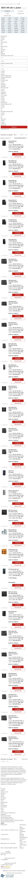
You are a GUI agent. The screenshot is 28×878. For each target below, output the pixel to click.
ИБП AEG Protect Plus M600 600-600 (12, 592)
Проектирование (4, 802)
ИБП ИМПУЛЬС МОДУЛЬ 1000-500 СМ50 (13, 430)
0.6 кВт (22, 18)
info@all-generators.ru (5, 838)
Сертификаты (3, 797)
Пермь (21, 840)
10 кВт (9, 25)
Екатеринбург (22, 831)
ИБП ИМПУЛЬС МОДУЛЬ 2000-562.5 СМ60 (13, 738)
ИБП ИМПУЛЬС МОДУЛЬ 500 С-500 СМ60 (13, 366)
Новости (2, 796)
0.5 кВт (16, 18)
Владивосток (22, 828)
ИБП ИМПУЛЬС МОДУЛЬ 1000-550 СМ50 (13, 696)
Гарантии (3, 790)
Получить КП (18, 156)
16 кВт (22, 25)
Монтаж (2, 803)
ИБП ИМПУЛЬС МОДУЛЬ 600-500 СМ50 (12, 388)
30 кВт (9, 26)
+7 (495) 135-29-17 (4, 834)
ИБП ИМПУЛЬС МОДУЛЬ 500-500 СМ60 (12, 345)
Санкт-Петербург (23, 844)
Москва (21, 827)
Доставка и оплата (4, 791)
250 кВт (3, 32)
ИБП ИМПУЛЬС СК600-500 (12, 142)
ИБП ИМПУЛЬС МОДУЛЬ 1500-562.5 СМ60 (13, 717)
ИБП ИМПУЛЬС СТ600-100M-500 (12, 240)
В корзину (17, 154)
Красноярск (22, 835)
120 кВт (23, 28)
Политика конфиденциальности (7, 818)
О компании (3, 788)
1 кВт (9, 19)
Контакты (3, 799)
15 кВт (15, 25)
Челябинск (22, 847)
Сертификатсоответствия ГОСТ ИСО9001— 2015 (6, 853)
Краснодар (22, 834)
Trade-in (2, 811)
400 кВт (16, 32)
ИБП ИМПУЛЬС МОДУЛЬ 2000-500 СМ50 (13, 303)
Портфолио (3, 793)
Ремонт (2, 808)
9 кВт (2, 25)
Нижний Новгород (23, 837)
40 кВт (15, 26)
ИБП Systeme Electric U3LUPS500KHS (13, 491)
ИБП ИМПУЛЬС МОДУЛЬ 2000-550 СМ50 (13, 654)
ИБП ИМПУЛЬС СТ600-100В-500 (12, 161)
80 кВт (9, 28)
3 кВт (2, 23)
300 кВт (10, 32)
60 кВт (2, 28)
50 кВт (22, 26)
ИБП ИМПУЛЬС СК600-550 (12, 612)
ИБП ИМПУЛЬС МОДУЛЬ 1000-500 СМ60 (13, 451)
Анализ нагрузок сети (8, 812)
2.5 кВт (22, 21)
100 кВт (16, 28)
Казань (21, 832)
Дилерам (2, 794)
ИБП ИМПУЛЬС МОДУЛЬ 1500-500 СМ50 (13, 261)
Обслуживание (4, 806)
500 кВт (23, 32)
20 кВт (2, 26)
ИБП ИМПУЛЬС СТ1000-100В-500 (12, 201)
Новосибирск (22, 838)
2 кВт (15, 21)
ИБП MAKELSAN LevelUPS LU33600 (13, 550)
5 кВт (9, 23)
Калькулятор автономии (5, 815)
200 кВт (16, 30)
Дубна (2, 823)
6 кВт (15, 23)
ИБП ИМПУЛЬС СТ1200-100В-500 (12, 220)
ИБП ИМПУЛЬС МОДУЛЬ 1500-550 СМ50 (13, 633)
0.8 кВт (3, 19)
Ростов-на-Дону (23, 841)
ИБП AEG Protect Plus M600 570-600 (12, 511)
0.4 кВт (9, 18)
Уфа (20, 846)
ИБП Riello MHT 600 (13, 569)
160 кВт (10, 30)
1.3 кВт (22, 19)
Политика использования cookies (7, 821)
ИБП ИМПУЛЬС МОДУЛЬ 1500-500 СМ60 (13, 282)
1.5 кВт (3, 21)
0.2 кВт (3, 18)
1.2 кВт (16, 19)
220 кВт (23, 30)
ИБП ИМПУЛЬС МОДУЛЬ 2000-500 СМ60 (13, 324)
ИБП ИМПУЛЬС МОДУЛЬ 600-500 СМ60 (12, 409)
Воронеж (21, 830)
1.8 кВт (9, 21)
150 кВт (3, 30)
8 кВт (22, 23)
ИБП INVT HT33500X (11, 471)
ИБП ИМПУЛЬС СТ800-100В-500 (12, 181)
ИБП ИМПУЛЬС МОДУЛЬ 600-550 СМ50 (12, 675)
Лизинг (2, 809)
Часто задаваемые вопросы (6, 817)
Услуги (2, 800)
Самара (21, 843)
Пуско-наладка (4, 805)
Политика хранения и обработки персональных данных (12, 820)
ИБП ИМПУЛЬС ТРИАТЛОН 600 (12, 530)
